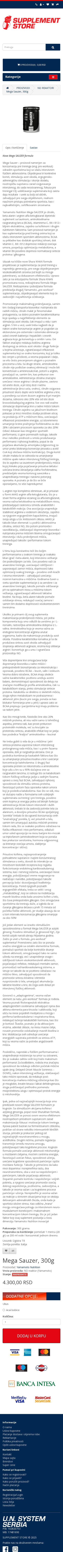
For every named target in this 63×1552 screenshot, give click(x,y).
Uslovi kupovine (11, 1430)
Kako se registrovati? (14, 1474)
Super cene (9, 1465)
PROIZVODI (23, 88)
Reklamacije (9, 1437)
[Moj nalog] (42, 4)
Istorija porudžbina (13, 1498)
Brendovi (8, 1461)
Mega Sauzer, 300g (17, 91)
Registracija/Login (13, 1494)
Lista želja (8, 1501)
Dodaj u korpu (31, 1335)
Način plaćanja (11, 1485)
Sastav (33, 147)
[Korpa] (52, 4)
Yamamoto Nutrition (28, 1267)
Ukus (6, 1304)
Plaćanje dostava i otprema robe (21, 1434)
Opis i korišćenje (14, 147)
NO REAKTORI (45, 88)
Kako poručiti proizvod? (16, 1481)
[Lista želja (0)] (48, 4)
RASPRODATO (19, 1274)
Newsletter (9, 1505)
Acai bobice (13, 1310)
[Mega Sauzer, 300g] (31, 119)
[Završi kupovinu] (57, 4)
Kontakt (7, 1454)
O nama (7, 1427)
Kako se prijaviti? (12, 1478)
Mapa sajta (9, 1458)
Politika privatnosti (13, 1441)
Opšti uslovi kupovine (15, 1444)
